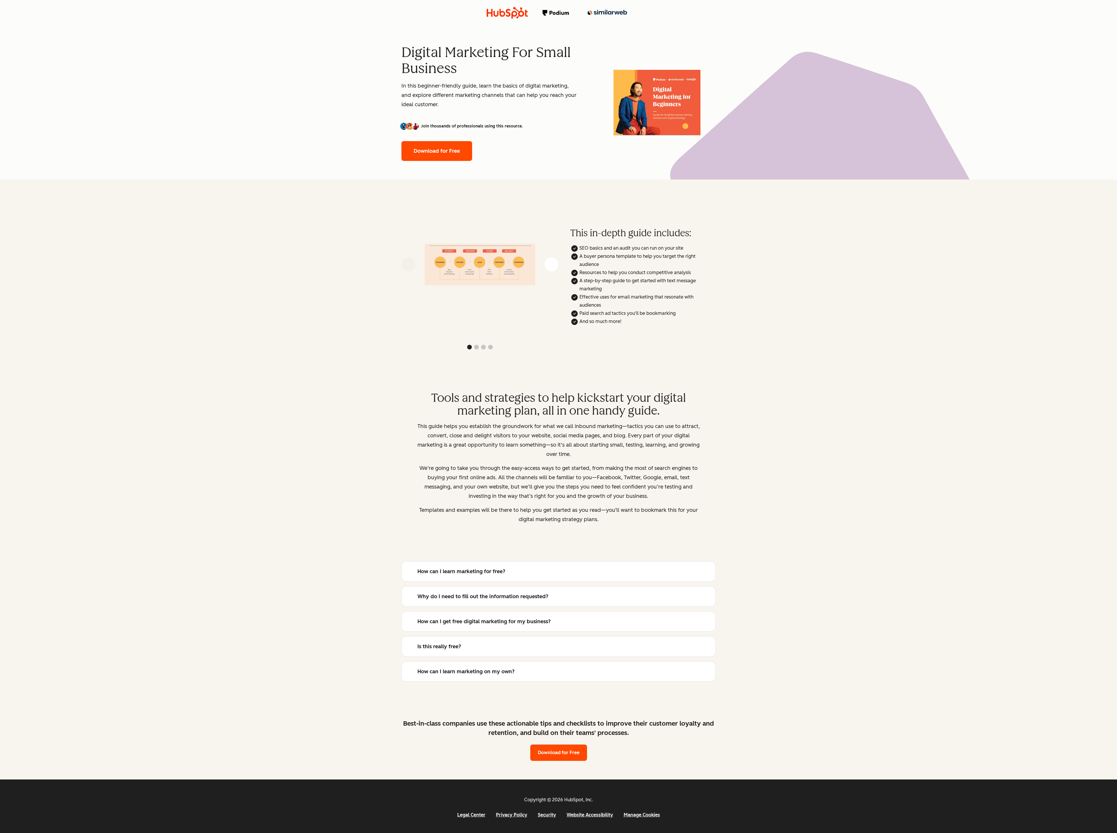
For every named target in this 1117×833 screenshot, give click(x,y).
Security (547, 815)
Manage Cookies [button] (642, 815)
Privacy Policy (511, 815)
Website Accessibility (590, 815)
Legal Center (471, 815)
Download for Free (437, 151)
